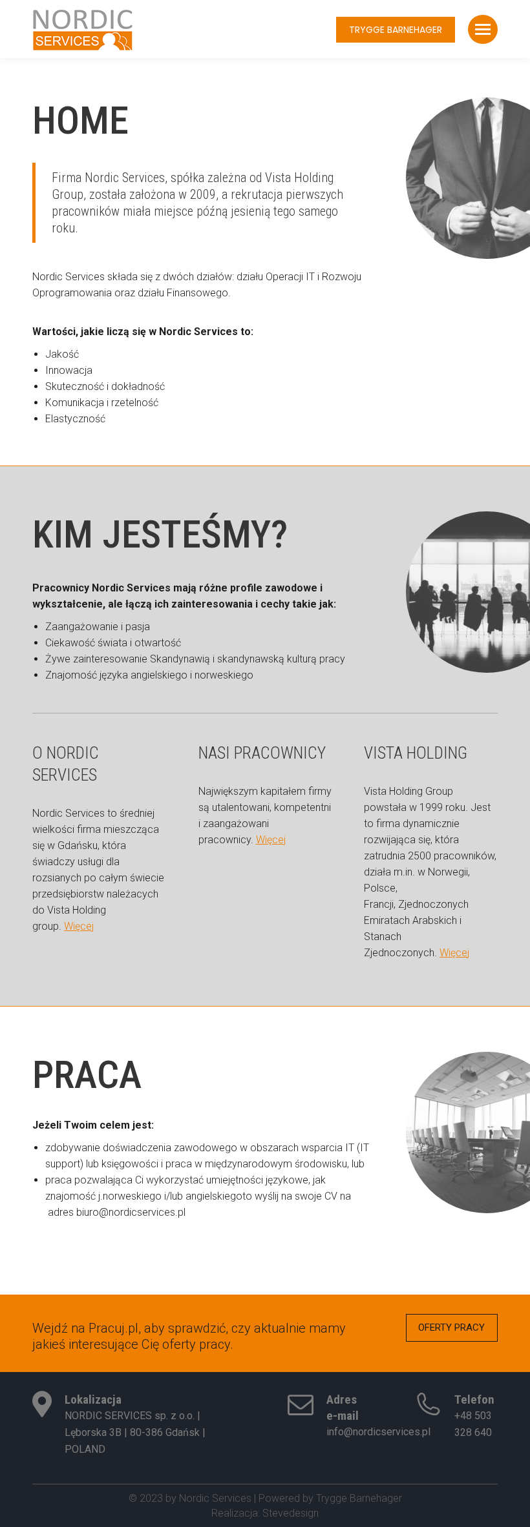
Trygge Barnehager (359, 1498)
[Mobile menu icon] (483, 29)
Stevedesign (290, 1513)
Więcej (79, 926)
